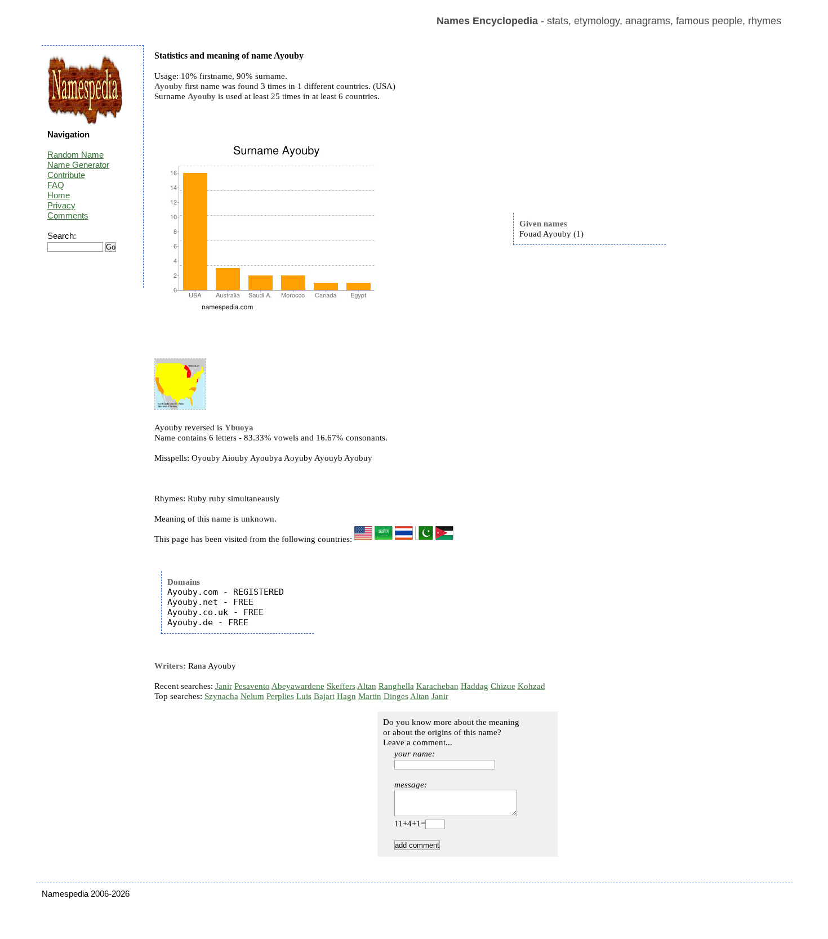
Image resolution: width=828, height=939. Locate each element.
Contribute (66, 175)
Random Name (75, 154)
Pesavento (252, 686)
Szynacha (221, 696)
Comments (67, 215)
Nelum (252, 696)
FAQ (55, 185)
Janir (223, 686)
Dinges (396, 696)
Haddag (474, 686)
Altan (366, 686)
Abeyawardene (297, 686)
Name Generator (78, 165)
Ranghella (396, 686)
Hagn (346, 696)
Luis (303, 696)
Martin (369, 696)
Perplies (280, 696)
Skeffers (341, 686)
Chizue (503, 686)
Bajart (324, 696)
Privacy (61, 205)
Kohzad (531, 686)
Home (58, 195)
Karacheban (437, 686)
